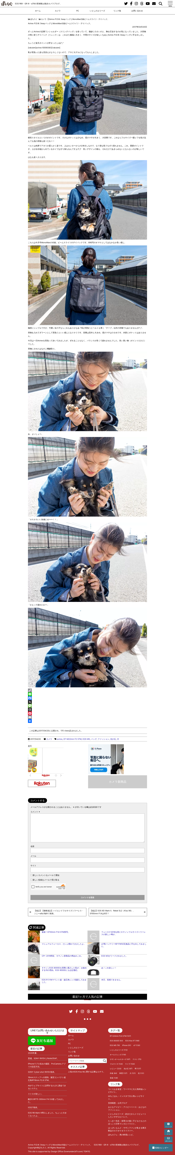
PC (77, 11)
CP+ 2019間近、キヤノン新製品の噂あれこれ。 (62, 956)
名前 (32, 846)
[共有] (87, 721)
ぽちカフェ (113, 1135)
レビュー (115, 1069)
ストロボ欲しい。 (35, 1094)
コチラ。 (101, 1072)
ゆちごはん (113, 1096)
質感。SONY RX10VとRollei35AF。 (43, 1058)
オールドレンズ (118, 1055)
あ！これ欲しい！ (109, 968)
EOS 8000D (116, 1041)
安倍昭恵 (112, 1103)
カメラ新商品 (117, 781)
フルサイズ (116, 1064)
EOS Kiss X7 (132, 1041)
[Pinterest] (87, 713)
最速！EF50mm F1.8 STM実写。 (56, 932)
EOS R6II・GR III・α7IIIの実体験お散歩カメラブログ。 (38, 3)
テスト (137, 1059)
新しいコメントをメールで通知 (46, 875)
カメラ (58, 11)
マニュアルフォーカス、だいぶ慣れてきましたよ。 (64, 944)
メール (33, 856)
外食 (113, 1073)
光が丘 (113, 739)
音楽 (114, 1078)
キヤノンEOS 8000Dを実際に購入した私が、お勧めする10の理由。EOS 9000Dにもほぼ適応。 (64, 969)
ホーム (38, 11)
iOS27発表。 (33, 1107)
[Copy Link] (87, 690)
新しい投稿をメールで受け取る (46, 880)
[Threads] (87, 709)
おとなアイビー (114, 1107)
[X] (87, 702)
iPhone (126, 1045)
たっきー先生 (114, 1121)
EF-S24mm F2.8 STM (120, 1036)
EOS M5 (86, 739)
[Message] (87, 706)
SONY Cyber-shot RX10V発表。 (42, 1072)
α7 (136, 1045)
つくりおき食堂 (114, 1089)
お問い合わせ (137, 11)
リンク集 (117, 11)
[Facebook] (87, 698)
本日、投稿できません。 (111, 980)
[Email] (87, 717)
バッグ (94, 739)
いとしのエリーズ (97, 11)
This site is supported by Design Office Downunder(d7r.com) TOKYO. (59, 1151)
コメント (35, 811)
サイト (33, 865)
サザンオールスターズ (120, 1059)
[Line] (87, 694)
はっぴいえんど (114, 1128)
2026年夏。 (33, 1053)
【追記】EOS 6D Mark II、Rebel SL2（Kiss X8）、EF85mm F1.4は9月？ (112, 912)
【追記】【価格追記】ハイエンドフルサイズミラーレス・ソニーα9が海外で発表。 (59, 912)
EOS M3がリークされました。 (114, 956)
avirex (59, 739)
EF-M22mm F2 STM (73, 739)
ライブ (130, 1064)
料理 (123, 1073)
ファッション (103, 739)
